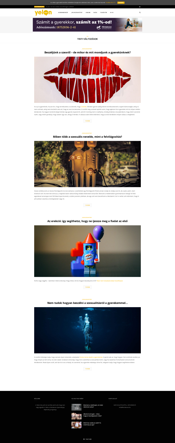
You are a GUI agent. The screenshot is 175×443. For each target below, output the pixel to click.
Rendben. (121, 2)
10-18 (111, 12)
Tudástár (103, 12)
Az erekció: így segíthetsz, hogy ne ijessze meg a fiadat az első (87, 221)
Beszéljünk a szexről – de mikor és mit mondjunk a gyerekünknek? (87, 52)
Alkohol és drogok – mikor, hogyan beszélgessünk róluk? (92, 415)
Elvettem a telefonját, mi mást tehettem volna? (93, 406)
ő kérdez (84, 107)
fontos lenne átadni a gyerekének (91, 357)
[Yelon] (43, 12)
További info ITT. (111, 2)
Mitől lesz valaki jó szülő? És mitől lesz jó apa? (92, 424)
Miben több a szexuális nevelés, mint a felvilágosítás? (87, 136)
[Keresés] (140, 12)
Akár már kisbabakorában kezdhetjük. (110, 281)
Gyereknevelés (63, 12)
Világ (95, 12)
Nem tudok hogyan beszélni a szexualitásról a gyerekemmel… (87, 303)
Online (88, 12)
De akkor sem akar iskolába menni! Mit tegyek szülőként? (60, 6)
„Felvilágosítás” (77, 12)
